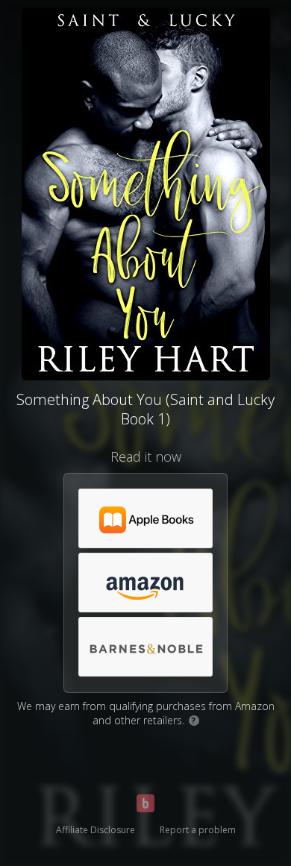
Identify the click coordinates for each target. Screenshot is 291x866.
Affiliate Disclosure (95, 829)
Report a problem (198, 829)
